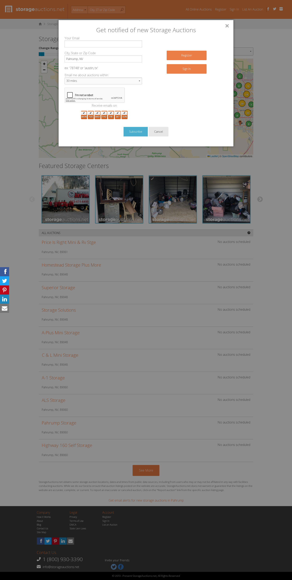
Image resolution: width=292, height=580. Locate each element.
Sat (118, 116)
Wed (97, 116)
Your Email (72, 38)
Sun (124, 116)
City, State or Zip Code (80, 53)
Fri (111, 116)
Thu (104, 116)
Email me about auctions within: (87, 75)
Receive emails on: (104, 105)
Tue (91, 116)
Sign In (187, 69)
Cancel (158, 131)
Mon (84, 116)
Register (186, 55)
